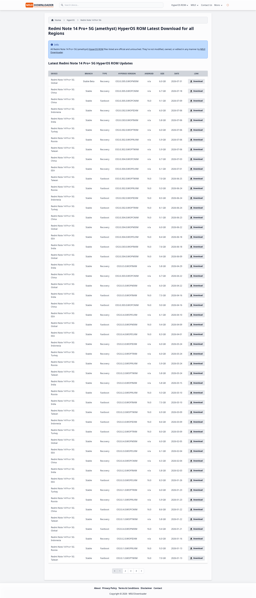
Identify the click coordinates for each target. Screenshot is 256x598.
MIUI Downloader (138, 593)
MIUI (193, 5)
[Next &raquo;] (141, 570)
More (217, 5)
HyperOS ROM (178, 5)
